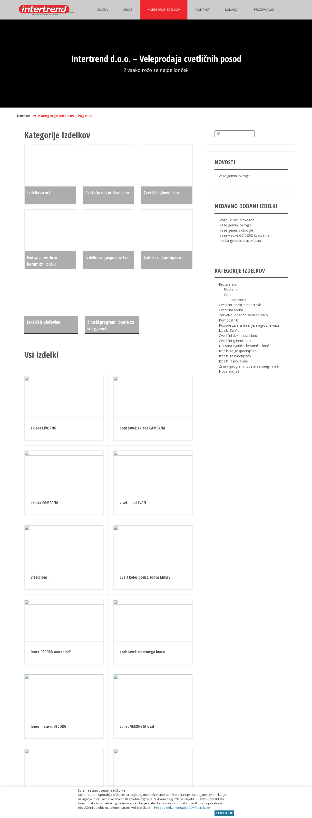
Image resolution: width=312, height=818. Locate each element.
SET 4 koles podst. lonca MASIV (145, 577)
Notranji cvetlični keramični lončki (245, 345)
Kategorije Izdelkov (164, 9)
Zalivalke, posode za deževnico (243, 315)
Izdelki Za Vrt (229, 330)
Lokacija (231, 9)
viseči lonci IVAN (133, 502)
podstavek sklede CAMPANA (142, 428)
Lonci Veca (237, 299)
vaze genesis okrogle (236, 230)
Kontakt (203, 9)
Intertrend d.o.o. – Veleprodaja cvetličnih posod (156, 58)
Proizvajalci (264, 9)
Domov (102, 9)
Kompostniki (229, 320)
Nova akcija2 (229, 371)
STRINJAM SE (224, 813)
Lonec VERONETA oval (137, 726)
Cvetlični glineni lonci (162, 192)
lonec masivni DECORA (48, 726)
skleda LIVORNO (43, 428)
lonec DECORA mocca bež (51, 651)
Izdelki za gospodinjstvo (106, 257)
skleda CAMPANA (44, 502)
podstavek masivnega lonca (142, 651)
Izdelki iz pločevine (43, 322)
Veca (227, 294)
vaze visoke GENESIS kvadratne (245, 235)
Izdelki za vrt (38, 192)
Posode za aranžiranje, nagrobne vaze (249, 325)
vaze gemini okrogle (235, 176)
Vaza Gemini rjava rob (237, 220)
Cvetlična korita (231, 310)
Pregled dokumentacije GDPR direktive (182, 808)
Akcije (127, 9)
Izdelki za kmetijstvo (162, 257)
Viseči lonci (40, 577)
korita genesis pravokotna (240, 240)
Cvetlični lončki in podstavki (240, 304)
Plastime (230, 289)
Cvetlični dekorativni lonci (107, 192)
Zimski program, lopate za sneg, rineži (249, 366)
